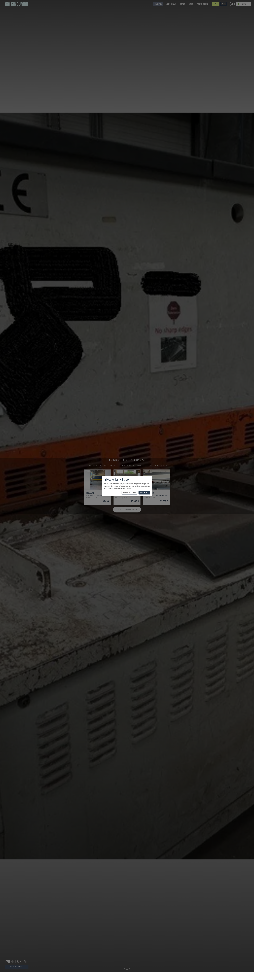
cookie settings (129, 493)
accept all (144, 493)
